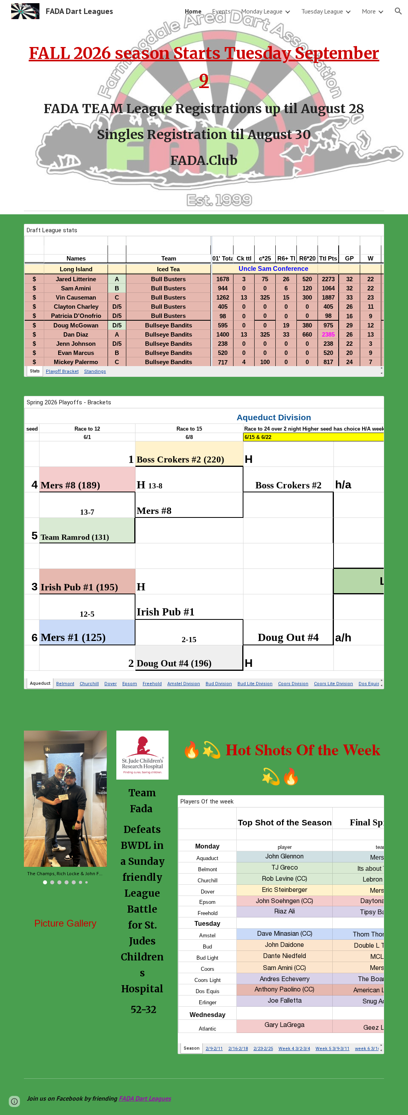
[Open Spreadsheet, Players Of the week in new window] (369, 805)
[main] (204, 103)
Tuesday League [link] (322, 11)
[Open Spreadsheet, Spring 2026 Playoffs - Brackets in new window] (369, 406)
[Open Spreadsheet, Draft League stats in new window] (369, 234)
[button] (398, 11)
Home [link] (193, 11)
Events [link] (221, 11)
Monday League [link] (261, 11)
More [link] (369, 11)
